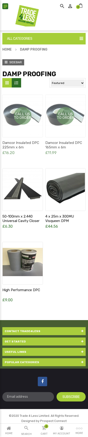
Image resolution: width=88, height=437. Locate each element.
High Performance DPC (21, 290)
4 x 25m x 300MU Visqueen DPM (59, 218)
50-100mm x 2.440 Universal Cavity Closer (20, 218)
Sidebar (15, 62)
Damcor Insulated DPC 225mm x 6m (20, 145)
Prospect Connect (53, 421)
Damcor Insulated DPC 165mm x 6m (63, 145)
